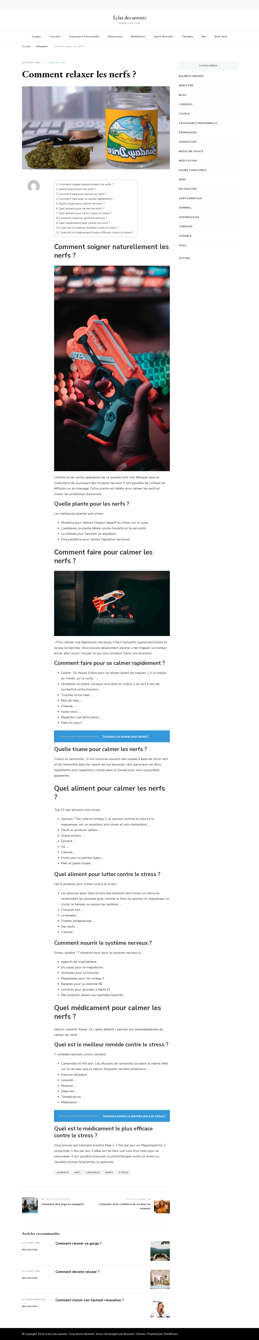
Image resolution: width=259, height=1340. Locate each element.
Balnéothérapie (191, 76)
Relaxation (57, 62)
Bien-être (221, 36)
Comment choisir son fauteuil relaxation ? (90, 1300)
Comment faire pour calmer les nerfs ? (83, 194)
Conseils (55, 36)
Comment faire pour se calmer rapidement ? (86, 199)
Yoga (183, 245)
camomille (93, 1172)
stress (123, 1172)
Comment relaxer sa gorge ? (79, 1243)
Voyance (185, 236)
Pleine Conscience (193, 170)
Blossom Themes (134, 1334)
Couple (36, 36)
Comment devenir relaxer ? (78, 1271)
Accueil (185, 258)
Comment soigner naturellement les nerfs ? (86, 184)
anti (78, 1172)
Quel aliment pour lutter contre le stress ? (85, 213)
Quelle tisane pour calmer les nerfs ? (82, 204)
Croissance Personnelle (84, 36)
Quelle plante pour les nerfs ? (77, 189)
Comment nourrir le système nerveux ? (83, 218)
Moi (204, 36)
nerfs (109, 1172)
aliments (63, 1172)
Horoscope (188, 142)
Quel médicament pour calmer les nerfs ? (84, 223)
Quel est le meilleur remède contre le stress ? (90, 228)
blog (182, 95)
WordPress (170, 1334)
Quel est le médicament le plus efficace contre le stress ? (97, 232)
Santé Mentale (163, 36)
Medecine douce (191, 151)
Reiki (182, 179)
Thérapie (187, 36)
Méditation (138, 36)
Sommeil (185, 207)
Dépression (115, 36)
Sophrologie (189, 217)
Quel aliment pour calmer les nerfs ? (81, 208)
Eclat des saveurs (129, 17)
